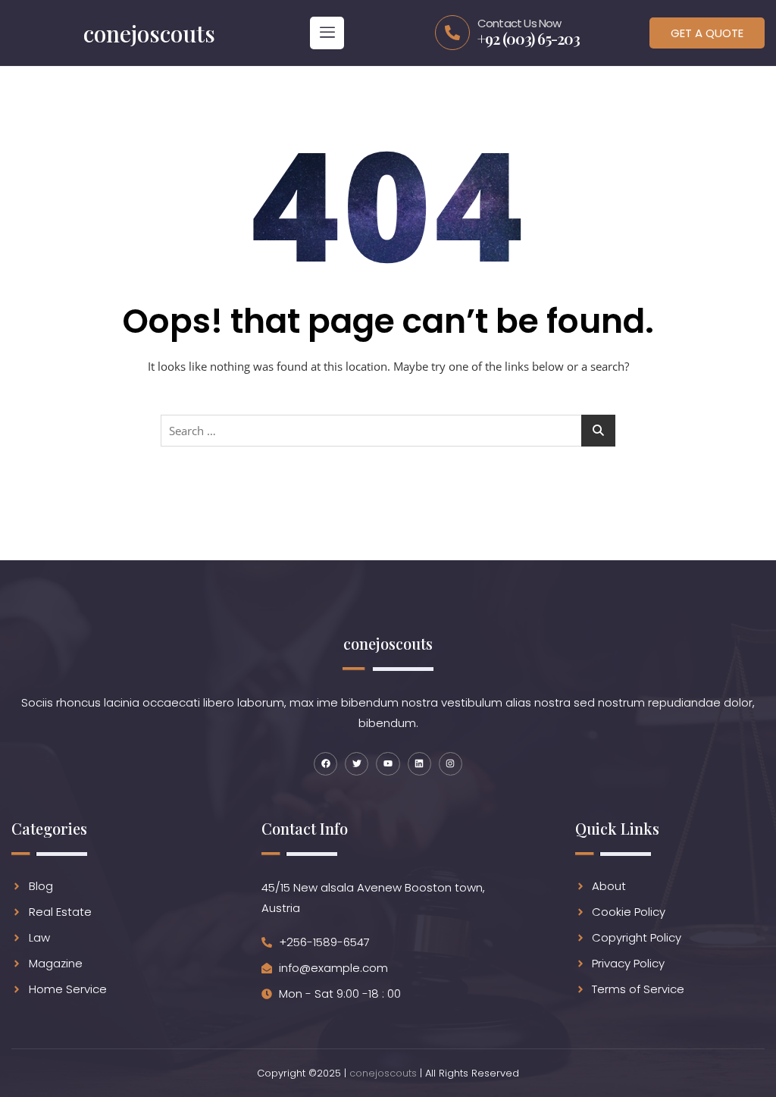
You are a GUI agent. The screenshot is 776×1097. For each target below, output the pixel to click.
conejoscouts (383, 1073)
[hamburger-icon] (327, 33)
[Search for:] (388, 431)
